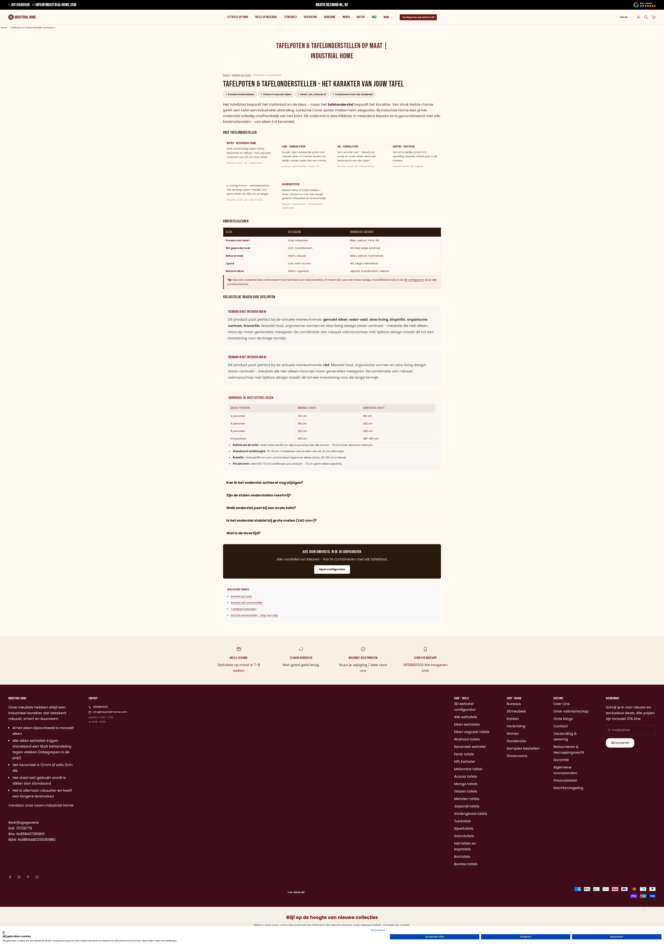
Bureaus (514, 703)
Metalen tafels (466, 798)
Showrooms (517, 755)
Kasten (361, 17)
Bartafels (462, 856)
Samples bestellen (523, 748)
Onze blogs (563, 718)
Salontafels (464, 836)
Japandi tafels (466, 806)
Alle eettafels (465, 717)
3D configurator (414, 280)
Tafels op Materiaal (266, 17)
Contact (560, 726)
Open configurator (332, 569)
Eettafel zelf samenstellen (247, 602)
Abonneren (620, 742)
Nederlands (624, 17)
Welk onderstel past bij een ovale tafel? (261, 507)
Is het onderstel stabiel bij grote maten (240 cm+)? (271, 520)
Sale (374, 17)
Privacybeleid (378, 930)
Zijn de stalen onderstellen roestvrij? (258, 495)
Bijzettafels (463, 828)
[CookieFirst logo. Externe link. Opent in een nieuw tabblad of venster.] (4, 932)
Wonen (346, 17)
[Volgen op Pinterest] (28, 877)
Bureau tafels (465, 864)
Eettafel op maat (241, 75)
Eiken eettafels (467, 724)
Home (226, 75)
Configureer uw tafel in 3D (418, 17)
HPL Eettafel (464, 761)
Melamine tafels (468, 769)
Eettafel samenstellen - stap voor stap (254, 615)
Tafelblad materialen (243, 609)
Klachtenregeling (568, 787)
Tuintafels (462, 821)
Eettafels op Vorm (237, 17)
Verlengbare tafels (470, 813)
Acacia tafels (465, 776)
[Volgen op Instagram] (19, 877)
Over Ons (561, 703)
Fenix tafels (464, 754)
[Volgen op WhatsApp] (37, 877)
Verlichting (310, 17)
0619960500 (20, 4)
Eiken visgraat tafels (471, 731)
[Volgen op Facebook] (10, 877)
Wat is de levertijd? (243, 533)
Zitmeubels (290, 17)
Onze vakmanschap (571, 711)
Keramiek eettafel (470, 746)
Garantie (561, 759)
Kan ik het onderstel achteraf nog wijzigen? (264, 482)
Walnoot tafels (467, 739)
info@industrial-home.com (55, 4)
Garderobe (330, 17)
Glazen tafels (465, 791)
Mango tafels (465, 783)
